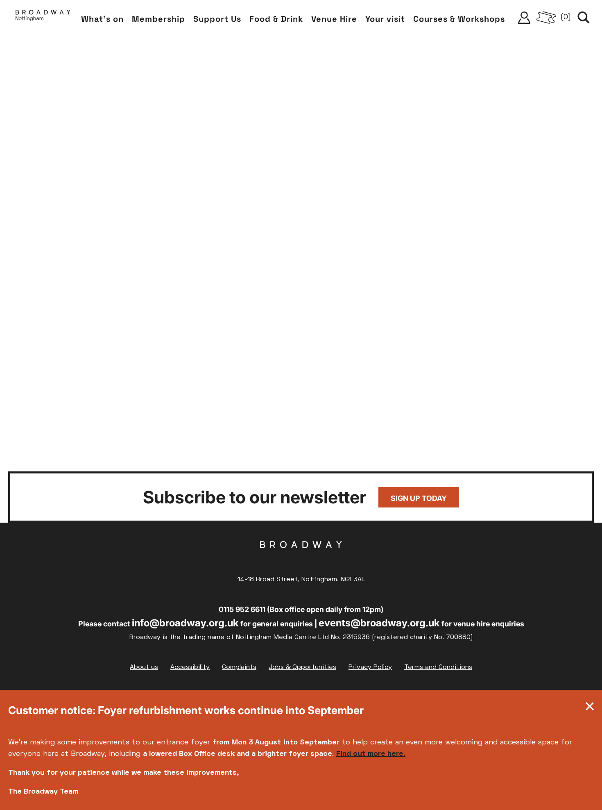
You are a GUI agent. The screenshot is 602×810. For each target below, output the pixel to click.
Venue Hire (334, 19)
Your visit (385, 19)
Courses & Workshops (459, 19)
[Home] (43, 17)
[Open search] (583, 17)
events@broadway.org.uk (379, 623)
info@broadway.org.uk (185, 623)
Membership (158, 19)
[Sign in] (524, 17)
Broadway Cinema (301, 557)
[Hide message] (590, 708)
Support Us (217, 19)
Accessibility (190, 667)
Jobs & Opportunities (302, 667)
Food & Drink (276, 19)
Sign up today (419, 498)
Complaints (239, 667)
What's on (102, 19)
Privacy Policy (370, 667)
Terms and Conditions (438, 667)
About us (144, 667)
